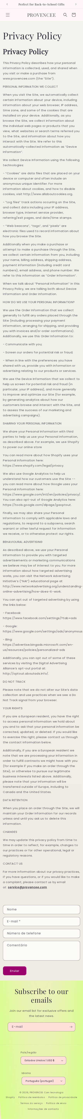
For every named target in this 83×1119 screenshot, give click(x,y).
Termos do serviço (31, 1103)
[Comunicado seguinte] (76, 4)
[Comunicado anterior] (7, 4)
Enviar (14, 971)
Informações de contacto (43, 1109)
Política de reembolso (31, 1097)
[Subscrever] (71, 1026)
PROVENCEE (36, 1092)
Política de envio (56, 1103)
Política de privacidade (62, 1097)
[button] (7, 15)
